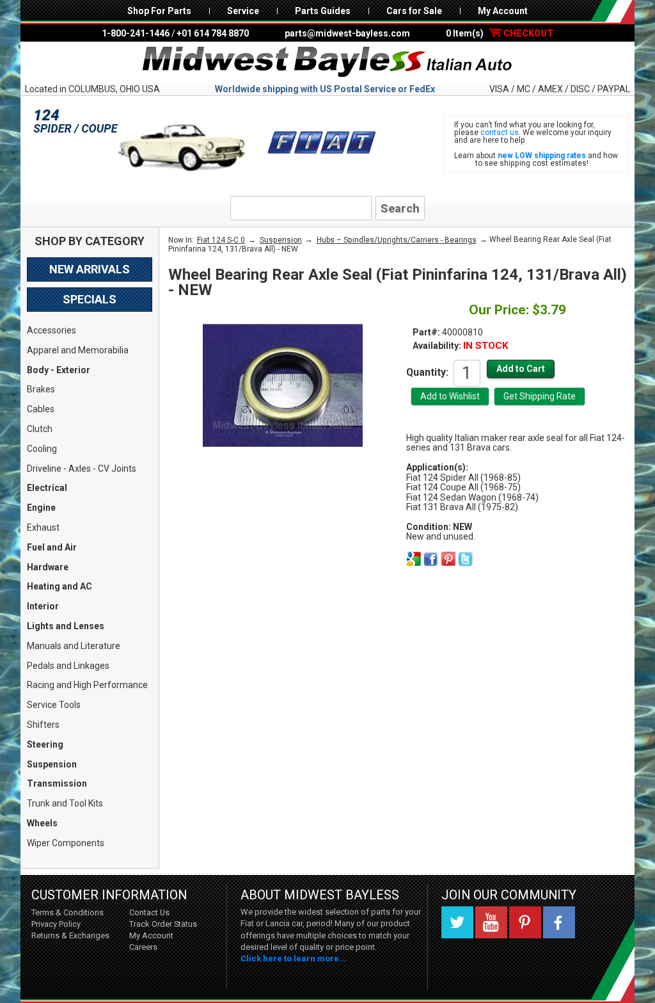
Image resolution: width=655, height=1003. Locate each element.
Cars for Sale (414, 11)
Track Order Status (163, 924)
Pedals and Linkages (68, 666)
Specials (89, 299)
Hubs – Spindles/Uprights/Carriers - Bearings (397, 240)
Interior (43, 606)
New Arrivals (89, 269)
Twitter (457, 922)
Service (243, 11)
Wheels (42, 823)
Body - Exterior (58, 370)
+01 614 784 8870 (213, 33)
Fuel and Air (52, 547)
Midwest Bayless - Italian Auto (327, 62)
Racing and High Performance (87, 685)
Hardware (47, 567)
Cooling (42, 449)
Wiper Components (65, 843)
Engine (41, 507)
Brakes (41, 389)
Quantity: (427, 372)
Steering (45, 744)
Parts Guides (323, 11)
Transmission (57, 783)
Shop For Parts (159, 11)
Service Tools (54, 705)
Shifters (43, 724)
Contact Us (149, 912)
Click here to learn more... (294, 958)
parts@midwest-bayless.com (347, 33)
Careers (143, 947)
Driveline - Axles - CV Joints (81, 468)
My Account (503, 11)
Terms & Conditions (67, 912)
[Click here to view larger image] (283, 385)
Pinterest (525, 922)
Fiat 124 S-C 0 (221, 240)
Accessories (51, 330)
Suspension (52, 764)
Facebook (559, 922)
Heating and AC (59, 586)
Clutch (39, 429)
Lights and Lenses (65, 626)
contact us (499, 132)
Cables (40, 409)
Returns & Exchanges (70, 935)
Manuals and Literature (73, 646)
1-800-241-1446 (136, 33)
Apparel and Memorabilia (78, 350)
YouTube (491, 922)
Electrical (47, 488)
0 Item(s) (499, 33)
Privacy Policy (56, 924)
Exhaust (43, 527)
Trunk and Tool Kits (65, 803)
